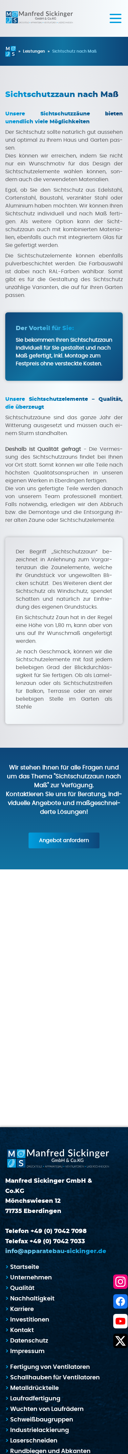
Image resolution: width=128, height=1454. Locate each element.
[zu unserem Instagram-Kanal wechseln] (120, 1281)
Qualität (22, 1288)
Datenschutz (29, 1341)
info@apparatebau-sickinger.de (55, 1251)
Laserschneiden (33, 1441)
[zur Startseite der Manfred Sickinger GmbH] (39, 18)
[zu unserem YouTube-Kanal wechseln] (120, 1321)
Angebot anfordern (64, 840)
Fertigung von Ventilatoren (50, 1367)
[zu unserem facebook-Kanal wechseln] (120, 1301)
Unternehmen (31, 1278)
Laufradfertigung (35, 1399)
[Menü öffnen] (115, 18)
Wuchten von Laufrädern (47, 1409)
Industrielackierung (39, 1430)
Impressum (27, 1351)
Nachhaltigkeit (32, 1299)
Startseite (24, 1267)
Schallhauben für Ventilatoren (55, 1378)
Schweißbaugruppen (41, 1420)
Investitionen (29, 1320)
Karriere (22, 1309)
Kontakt (22, 1330)
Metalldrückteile (34, 1388)
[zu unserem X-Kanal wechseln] (120, 1341)
